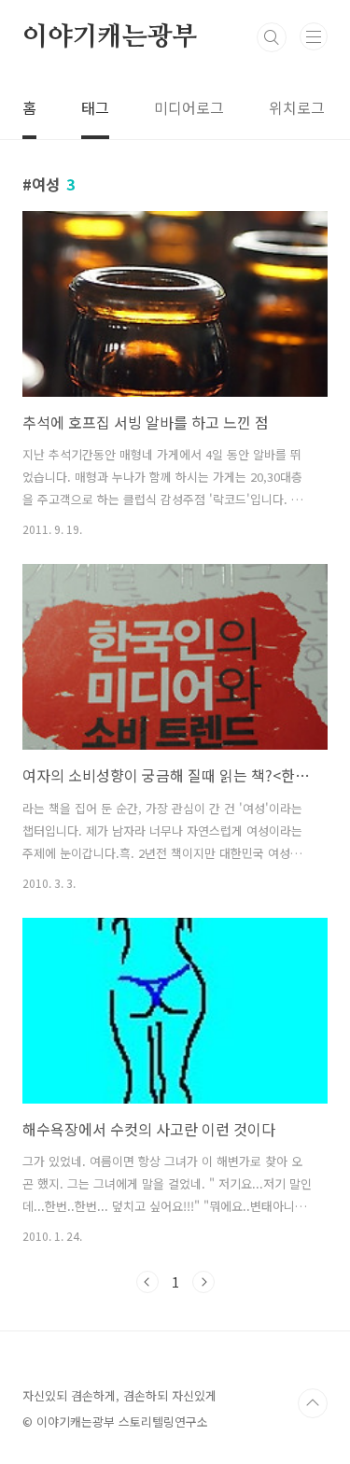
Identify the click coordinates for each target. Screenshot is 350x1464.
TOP (313, 1403)
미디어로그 (189, 107)
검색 (272, 37)
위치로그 (297, 107)
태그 (95, 107)
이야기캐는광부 (110, 37)
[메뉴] (314, 36)
